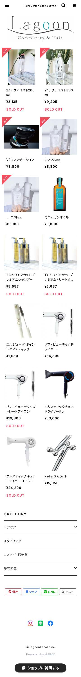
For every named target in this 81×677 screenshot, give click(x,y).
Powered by (35, 654)
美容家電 (10, 568)
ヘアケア (10, 527)
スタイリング (12, 541)
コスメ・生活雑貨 (16, 555)
